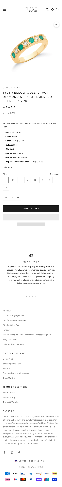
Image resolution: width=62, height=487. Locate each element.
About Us (7, 310)
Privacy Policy (9, 397)
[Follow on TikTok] (19, 452)
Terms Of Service (11, 402)
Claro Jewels (11, 88)
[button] (9, 107)
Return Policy (9, 392)
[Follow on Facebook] (4, 452)
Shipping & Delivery (12, 363)
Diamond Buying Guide (13, 315)
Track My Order (10, 378)
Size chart (54, 174)
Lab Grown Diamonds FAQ (15, 320)
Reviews (7, 330)
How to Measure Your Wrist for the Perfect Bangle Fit (27, 334)
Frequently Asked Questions (16, 373)
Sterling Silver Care (11, 325)
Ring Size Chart (10, 339)
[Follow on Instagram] (11, 452)
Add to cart (31, 208)
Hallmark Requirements (13, 344)
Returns (6, 368)
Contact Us (8, 359)
